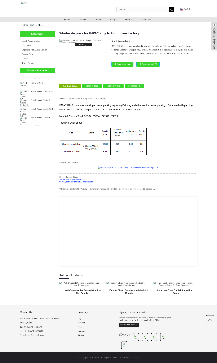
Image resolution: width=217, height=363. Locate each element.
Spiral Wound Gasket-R (41, 100)
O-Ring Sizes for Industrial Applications (76, 182)
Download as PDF (149, 64)
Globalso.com (134, 358)
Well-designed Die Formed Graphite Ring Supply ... (83, 291)
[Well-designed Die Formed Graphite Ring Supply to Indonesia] (80, 284)
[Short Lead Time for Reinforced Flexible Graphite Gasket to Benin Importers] (173, 284)
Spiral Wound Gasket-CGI (42, 109)
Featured (36, 25)
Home (24, 25)
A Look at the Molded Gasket (71, 179)
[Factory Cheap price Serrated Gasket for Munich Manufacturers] (126, 284)
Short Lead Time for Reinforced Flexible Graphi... (176, 291)
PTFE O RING (37, 83)
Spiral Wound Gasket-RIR (42, 91)
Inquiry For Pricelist (128, 325)
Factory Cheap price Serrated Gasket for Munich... (129, 291)
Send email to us (124, 64)
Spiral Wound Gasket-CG (41, 118)
